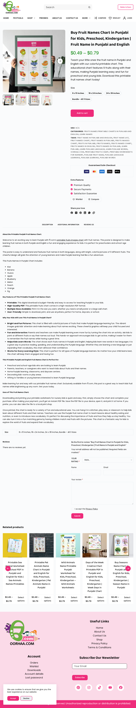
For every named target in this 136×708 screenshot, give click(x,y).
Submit (77, 516)
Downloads (34, 670)
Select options (21, 599)
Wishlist (34, 666)
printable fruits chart (97, 152)
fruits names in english (83, 146)
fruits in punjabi (87, 143)
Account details (34, 673)
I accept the (86, 509)
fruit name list (121, 137)
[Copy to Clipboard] (94, 213)
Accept (13, 698)
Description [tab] (47, 225)
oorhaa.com (77, 152)
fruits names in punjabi (108, 146)
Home (6, 18)
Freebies (43, 18)
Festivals (18, 18)
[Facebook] (72, 213)
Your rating (75, 460)
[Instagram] (89, 687)
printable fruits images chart (70, 240)
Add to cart (82, 113)
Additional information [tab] (68, 225)
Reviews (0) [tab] (89, 225)
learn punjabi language (92, 149)
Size (73, 88)
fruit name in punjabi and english (94, 137)
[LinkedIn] (85, 213)
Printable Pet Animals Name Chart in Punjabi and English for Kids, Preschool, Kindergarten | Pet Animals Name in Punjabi (41, 575)
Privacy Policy (92, 509)
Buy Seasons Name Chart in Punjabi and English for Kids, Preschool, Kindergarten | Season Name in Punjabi (121, 575)
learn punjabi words (117, 149)
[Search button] (89, 7)
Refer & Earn (125, 7)
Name (73, 467)
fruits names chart (121, 143)
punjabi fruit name (94, 155)
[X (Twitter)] (76, 213)
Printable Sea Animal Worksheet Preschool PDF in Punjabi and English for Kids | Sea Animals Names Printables (14, 573)
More (85, 18)
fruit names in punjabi (102, 140)
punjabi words (107, 157)
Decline (26, 698)
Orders (34, 662)
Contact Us (72, 18)
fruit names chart (80, 140)
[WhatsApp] (89, 213)
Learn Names (86, 134)
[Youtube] (110, 687)
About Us (57, 18)
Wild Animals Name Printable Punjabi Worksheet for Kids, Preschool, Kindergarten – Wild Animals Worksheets (68, 575)
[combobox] (65, 7)
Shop (30, 18)
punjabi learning (90, 157)
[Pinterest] (80, 213)
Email (106, 467)
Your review (77, 479)
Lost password (34, 677)
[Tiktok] (99, 687)
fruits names (103, 143)
